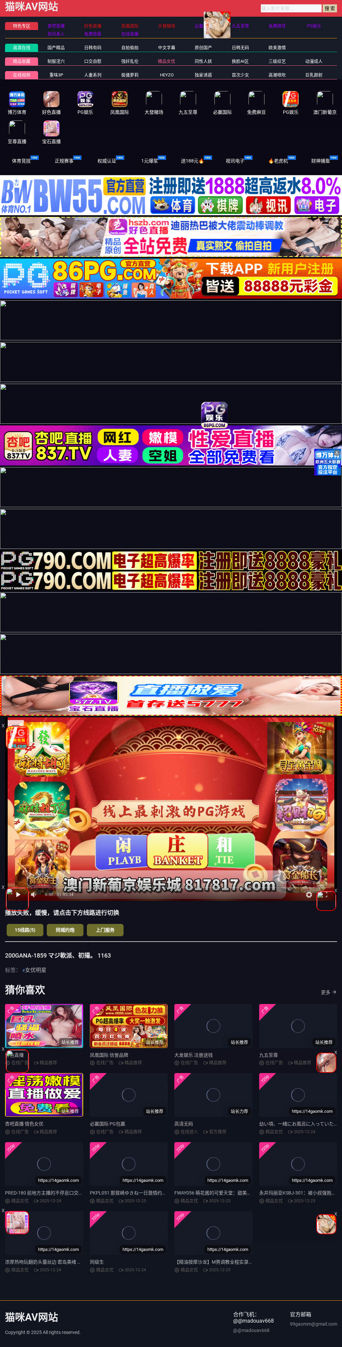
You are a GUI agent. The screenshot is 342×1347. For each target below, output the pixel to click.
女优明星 (35, 970)
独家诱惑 (203, 74)
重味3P (56, 74)
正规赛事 (64, 160)
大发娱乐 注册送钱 (193, 1055)
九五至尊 (268, 1055)
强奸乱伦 (130, 61)
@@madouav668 (251, 1330)
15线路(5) (25, 930)
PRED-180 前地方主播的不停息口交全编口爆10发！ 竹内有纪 (68, 1193)
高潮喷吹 (277, 74)
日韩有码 (93, 47)
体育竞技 (21, 160)
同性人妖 (203, 61)
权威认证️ (107, 160)
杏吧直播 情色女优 (24, 1123)
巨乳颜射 (314, 74)
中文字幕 (166, 47)
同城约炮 (65, 930)
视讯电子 (235, 160)
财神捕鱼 (320, 160)
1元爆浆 (149, 160)
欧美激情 (277, 47)
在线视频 (21, 74)
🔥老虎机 (278, 160)
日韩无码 (240, 47)
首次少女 (240, 74)
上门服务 (105, 930)
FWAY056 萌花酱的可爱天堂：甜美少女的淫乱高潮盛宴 (231, 1193)
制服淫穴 (56, 61)
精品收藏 (21, 61)
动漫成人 (314, 61)
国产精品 (56, 47)
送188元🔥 (192, 160)
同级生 (97, 1262)
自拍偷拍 (130, 47)
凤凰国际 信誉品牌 (109, 1055)
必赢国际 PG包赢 (107, 1123)
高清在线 (21, 47)
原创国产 (203, 47)
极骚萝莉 (130, 74)
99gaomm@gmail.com (313, 1324)
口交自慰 (93, 61)
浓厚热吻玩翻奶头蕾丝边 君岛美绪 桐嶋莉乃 (50, 1262)
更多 (325, 992)
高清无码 (183, 1123)
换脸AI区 (240, 61)
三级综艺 (277, 61)
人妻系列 (93, 74)
